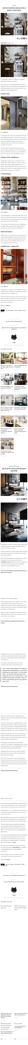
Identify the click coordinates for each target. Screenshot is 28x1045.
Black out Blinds (9, 864)
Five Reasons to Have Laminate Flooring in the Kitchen (7, 452)
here (14, 842)
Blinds (10, 466)
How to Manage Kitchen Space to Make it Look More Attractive (7, 409)
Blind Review (17, 864)
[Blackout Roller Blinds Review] (14, 484)
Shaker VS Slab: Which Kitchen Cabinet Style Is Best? (7, 367)
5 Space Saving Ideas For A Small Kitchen (14, 881)
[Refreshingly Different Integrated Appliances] (20, 400)
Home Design (16, 466)
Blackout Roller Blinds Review (14, 321)
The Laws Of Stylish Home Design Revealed (14, 875)
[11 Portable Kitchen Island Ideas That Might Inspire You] (20, 379)
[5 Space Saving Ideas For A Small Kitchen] (14, 24)
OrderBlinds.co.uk (5, 562)
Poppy (2, 38)
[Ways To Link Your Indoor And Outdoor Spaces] (20, 958)
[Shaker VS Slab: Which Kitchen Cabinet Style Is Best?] (7, 358)
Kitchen (14, 5)
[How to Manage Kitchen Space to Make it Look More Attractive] (7, 400)
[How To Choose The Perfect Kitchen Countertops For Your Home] (20, 421)
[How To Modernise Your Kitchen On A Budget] (7, 379)
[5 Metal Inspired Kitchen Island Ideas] (20, 358)
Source (6, 132)
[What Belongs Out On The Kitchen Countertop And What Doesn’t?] (7, 421)
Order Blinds (16, 847)
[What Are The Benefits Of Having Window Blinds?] (7, 1026)
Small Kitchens (18, 310)
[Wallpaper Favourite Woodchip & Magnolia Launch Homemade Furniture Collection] (20, 1043)
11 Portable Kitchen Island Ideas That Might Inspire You (20, 388)
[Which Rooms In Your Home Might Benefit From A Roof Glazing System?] (7, 958)
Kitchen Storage (9, 310)
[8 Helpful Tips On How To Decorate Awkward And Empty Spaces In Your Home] (7, 1043)
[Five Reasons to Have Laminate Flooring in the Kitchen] (7, 443)
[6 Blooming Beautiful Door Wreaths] (18, 1023)
